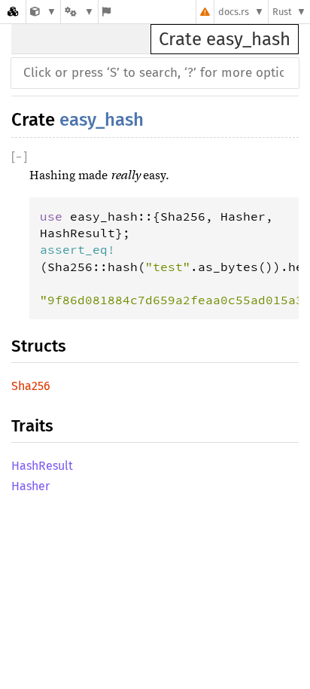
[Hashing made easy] (43, 11)
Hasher (30, 486)
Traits (32, 426)
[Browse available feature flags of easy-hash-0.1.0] (106, 11)
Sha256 (30, 386)
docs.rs (233, 11)
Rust (282, 11)
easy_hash (101, 119)
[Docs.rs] (13, 11)
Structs (38, 346)
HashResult (42, 466)
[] (19, 157)
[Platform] (79, 11)
